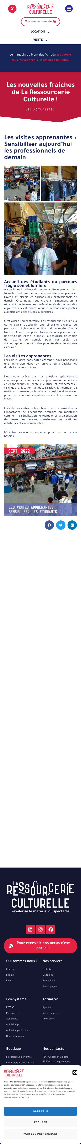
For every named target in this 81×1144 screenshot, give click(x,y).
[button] (75, 1072)
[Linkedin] (30, 929)
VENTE (38, 40)
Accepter (40, 1111)
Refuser (40, 1122)
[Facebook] (50, 929)
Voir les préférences (40, 1134)
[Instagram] (40, 929)
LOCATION (38, 32)
